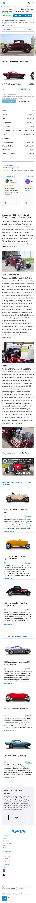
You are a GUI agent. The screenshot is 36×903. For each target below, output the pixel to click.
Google (14, 203)
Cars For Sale (18, 6)
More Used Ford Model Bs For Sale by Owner (16, 483)
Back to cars (4, 6)
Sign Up (18, 817)
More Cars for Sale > (7, 25)
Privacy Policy (6, 897)
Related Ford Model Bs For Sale (15, 62)
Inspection (9, 15)
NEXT (31, 29)
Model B (31, 6)
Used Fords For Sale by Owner (14, 636)
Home (10, 6)
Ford (25, 6)
